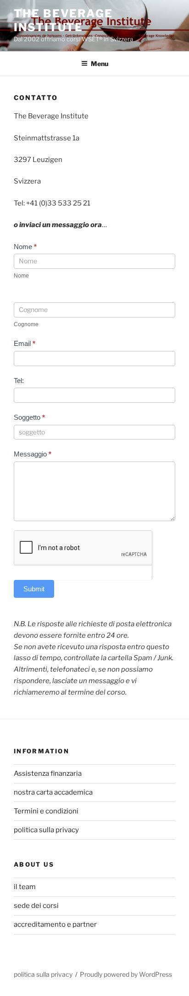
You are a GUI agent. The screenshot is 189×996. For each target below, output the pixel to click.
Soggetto (29, 417)
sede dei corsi (36, 905)
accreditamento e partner (55, 924)
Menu (99, 63)
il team (25, 887)
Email (24, 343)
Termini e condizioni (46, 811)
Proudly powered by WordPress (126, 974)
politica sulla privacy (46, 830)
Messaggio (32, 454)
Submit (33, 589)
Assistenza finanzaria (48, 773)
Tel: (19, 380)
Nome (25, 246)
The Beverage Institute (63, 20)
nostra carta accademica (53, 792)
